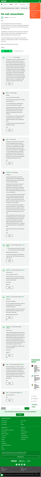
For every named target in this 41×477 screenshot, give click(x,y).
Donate (20, 414)
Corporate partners (24, 437)
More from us (4, 427)
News (29, 4)
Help (22, 422)
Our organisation (24, 435)
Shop (2, 447)
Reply (9, 83)
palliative (33, 406)
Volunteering (3, 443)
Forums (11, 4)
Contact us (23, 430)
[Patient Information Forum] (28, 461)
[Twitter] (19, 464)
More (22, 1)
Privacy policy (3, 470)
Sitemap (22, 424)
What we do (23, 433)
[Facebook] (16, 464)
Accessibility (22, 470)
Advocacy (3, 441)
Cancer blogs (4, 422)
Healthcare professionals (6, 445)
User (39, 1)
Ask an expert (4, 424)
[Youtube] (22, 464)
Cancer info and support (13, 1)
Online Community (5, 418)
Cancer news (23, 420)
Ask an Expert (22, 4)
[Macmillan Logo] (14, 461)
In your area (3, 435)
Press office (23, 439)
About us (3, 449)
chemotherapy (34, 404)
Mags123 (6, 17)
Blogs (16, 4)
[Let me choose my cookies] (2, 475)
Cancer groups (4, 420)
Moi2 (7, 139)
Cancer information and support (7, 430)
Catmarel (8, 172)
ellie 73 (8, 92)
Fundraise (3, 437)
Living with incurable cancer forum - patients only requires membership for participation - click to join (20, 474)
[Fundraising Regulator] (22, 461)
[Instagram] (24, 464)
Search (6, 4)
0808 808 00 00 (20, 456)
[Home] (4, 1)
